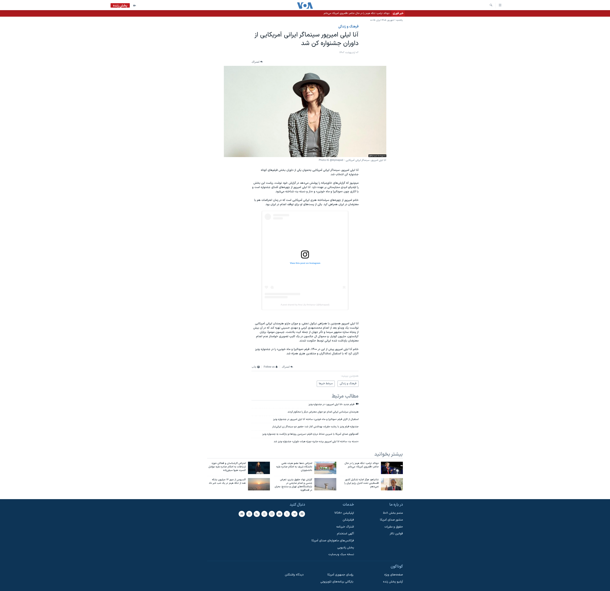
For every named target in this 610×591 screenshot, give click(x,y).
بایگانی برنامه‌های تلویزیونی (336, 582)
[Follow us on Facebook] (302, 514)
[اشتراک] (242, 514)
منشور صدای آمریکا (391, 520)
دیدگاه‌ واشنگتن (294, 575)
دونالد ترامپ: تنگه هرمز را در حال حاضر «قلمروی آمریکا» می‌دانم (357, 13)
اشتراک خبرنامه (345, 527)
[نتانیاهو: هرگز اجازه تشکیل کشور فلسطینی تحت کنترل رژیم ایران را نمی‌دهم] (392, 484)
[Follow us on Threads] (264, 514)
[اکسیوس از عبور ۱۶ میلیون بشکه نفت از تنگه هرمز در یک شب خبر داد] (259, 484)
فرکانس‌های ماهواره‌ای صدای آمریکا (333, 540)
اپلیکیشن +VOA (344, 513)
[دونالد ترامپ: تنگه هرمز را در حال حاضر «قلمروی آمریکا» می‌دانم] (392, 468)
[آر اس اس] (257, 514)
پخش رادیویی (345, 547)
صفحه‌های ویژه (393, 575)
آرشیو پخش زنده (393, 582)
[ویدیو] (134, 5)
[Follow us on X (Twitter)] (287, 514)
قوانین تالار (396, 534)
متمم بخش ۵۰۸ (393, 513)
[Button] (257, 62)
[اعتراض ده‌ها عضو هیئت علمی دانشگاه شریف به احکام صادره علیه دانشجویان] (325, 468)
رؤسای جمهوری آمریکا (340, 575)
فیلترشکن (348, 520)
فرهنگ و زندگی (348, 26)
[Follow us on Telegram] (294, 514)
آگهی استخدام (345, 534)
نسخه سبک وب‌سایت (341, 554)
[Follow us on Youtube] (279, 514)
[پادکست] (249, 514)
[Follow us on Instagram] (272, 514)
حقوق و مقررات (393, 527)
